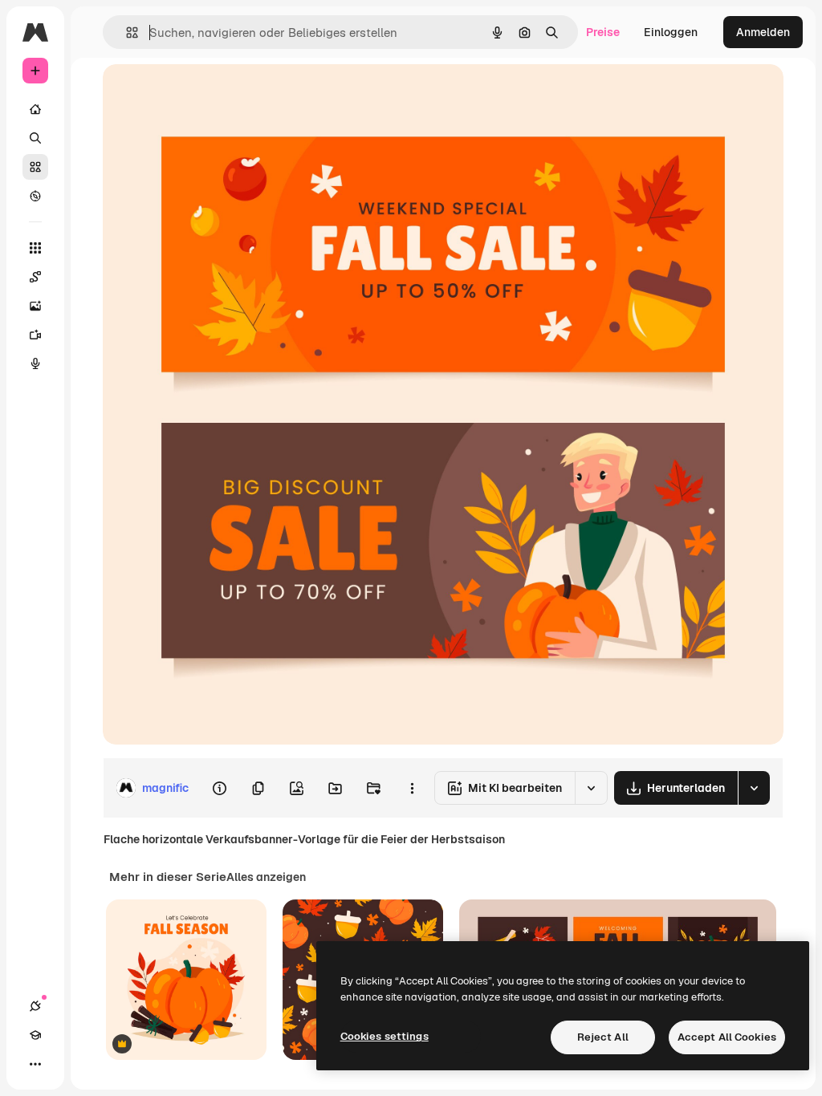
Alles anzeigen (266, 877)
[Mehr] (35, 1064)
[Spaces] (35, 277)
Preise (603, 32)
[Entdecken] (35, 196)
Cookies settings (384, 1036)
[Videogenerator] (35, 334)
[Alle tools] (35, 248)
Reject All (603, 1037)
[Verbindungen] (35, 1006)
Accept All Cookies (727, 1037)
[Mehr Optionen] (412, 788)
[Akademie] (35, 1035)
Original (205, 94)
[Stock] (35, 167)
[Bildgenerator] (35, 306)
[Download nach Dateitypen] (754, 788)
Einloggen (671, 32)
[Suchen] (35, 138)
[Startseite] (35, 109)
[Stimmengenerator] (35, 363)
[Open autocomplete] (126, 32)
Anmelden (763, 32)
